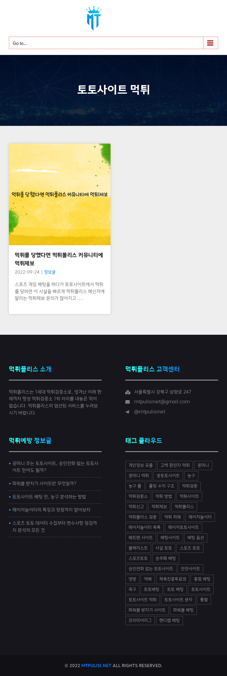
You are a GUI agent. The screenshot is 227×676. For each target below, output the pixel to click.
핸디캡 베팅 (169, 620)
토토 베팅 (175, 589)
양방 (132, 579)
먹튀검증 (189, 486)
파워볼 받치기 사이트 (147, 610)
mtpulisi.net (96, 665)
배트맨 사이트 (141, 537)
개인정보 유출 (141, 465)
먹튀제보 (159, 506)
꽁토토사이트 (168, 475)
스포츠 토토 (190, 548)
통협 (204, 599)
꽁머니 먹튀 (139, 475)
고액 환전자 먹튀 (175, 465)
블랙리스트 (138, 548)
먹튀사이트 (189, 496)
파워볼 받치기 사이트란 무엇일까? (44, 484)
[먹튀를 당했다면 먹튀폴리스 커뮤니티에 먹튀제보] (60, 194)
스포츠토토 (138, 558)
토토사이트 (200, 589)
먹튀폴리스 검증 (143, 517)
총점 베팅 (202, 579)
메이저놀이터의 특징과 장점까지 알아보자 (51, 510)
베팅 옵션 (195, 537)
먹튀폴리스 (184, 506)
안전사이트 (190, 568)
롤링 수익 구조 (161, 486)
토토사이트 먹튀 (143, 599)
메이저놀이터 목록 (144, 527)
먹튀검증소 (138, 496)
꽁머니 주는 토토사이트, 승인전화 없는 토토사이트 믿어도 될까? (55, 467)
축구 (132, 589)
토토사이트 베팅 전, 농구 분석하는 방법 (49, 497)
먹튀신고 (136, 506)
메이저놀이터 (200, 517)
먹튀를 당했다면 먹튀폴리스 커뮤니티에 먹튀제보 (60, 178)
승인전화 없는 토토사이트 (151, 568)
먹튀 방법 (163, 496)
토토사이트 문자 (178, 599)
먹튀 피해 (172, 517)
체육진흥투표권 (172, 579)
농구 (191, 475)
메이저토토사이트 (183, 527)
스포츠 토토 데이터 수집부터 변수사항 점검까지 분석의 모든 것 (54, 526)
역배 (148, 579)
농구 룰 (135, 486)
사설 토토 (163, 548)
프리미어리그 (140, 620)
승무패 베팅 (165, 558)
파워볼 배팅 (183, 610)
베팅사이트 (170, 537)
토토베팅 (151, 589)
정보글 (60, 213)
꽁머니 (203, 465)
